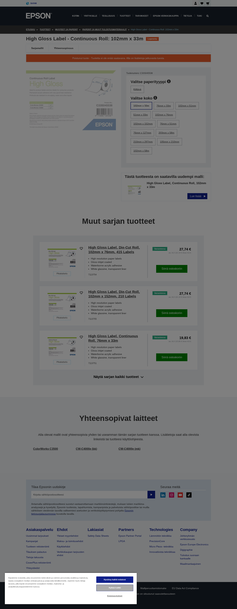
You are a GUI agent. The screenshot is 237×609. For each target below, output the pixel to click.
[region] (71, 588)
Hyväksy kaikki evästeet (115, 580)
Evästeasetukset (114, 596)
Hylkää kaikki (115, 588)
